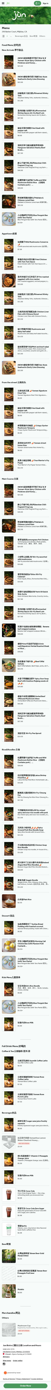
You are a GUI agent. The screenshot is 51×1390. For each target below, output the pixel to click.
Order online (17, 1361)
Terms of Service (9, 1379)
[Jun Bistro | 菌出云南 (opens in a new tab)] (8, 3)
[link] (21, 36)
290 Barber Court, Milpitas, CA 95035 (16, 1352)
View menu (7, 1361)
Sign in (45, 3)
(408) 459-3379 (8, 1349)
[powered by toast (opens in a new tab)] (12, 1372)
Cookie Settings (37, 1379)
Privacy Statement (23, 1379)
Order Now (25, 1385)
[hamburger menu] (3, 3)
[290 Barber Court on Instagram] (4, 1364)
